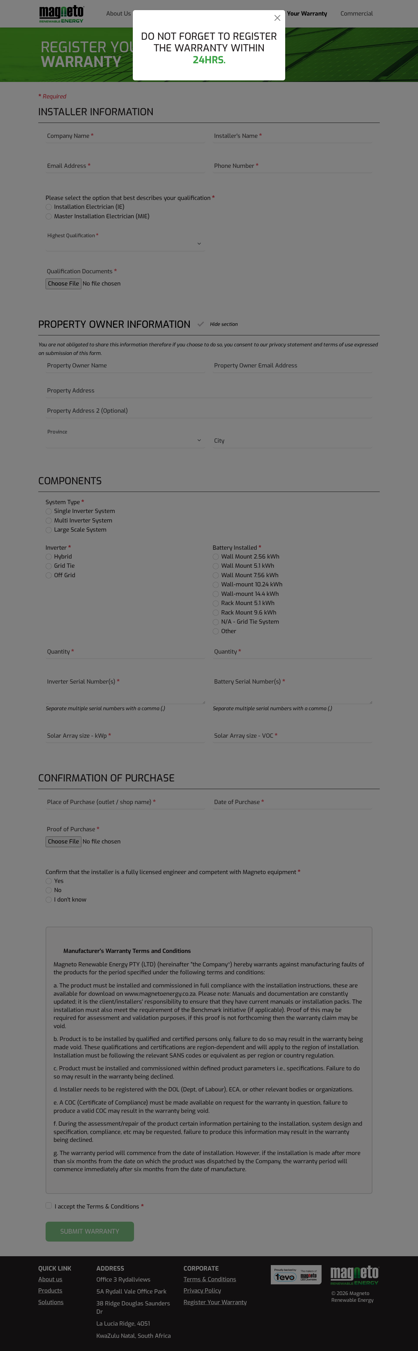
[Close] (277, 18)
